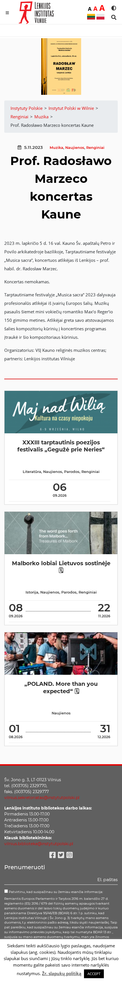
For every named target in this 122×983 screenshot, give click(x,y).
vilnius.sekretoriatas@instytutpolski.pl (41, 797)
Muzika (56, 147)
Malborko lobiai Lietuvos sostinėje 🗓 (61, 567)
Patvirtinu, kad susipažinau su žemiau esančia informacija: (55, 892)
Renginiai (95, 147)
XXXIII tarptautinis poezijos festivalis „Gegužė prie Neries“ (61, 446)
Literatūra (32, 472)
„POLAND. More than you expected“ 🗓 (61, 687)
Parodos (71, 472)
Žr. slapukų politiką (61, 973)
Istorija (32, 592)
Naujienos (74, 147)
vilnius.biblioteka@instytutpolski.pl (38, 843)
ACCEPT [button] (93, 973)
